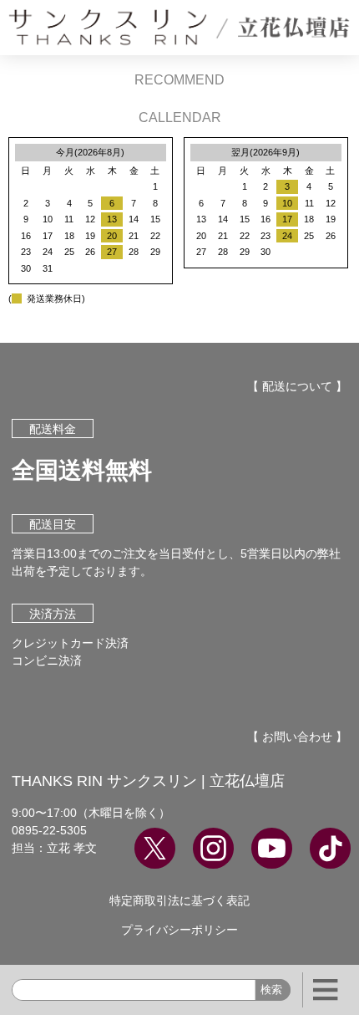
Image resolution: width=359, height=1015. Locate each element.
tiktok (330, 848)
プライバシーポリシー (179, 929)
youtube (271, 848)
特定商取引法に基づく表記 (179, 900)
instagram (213, 848)
